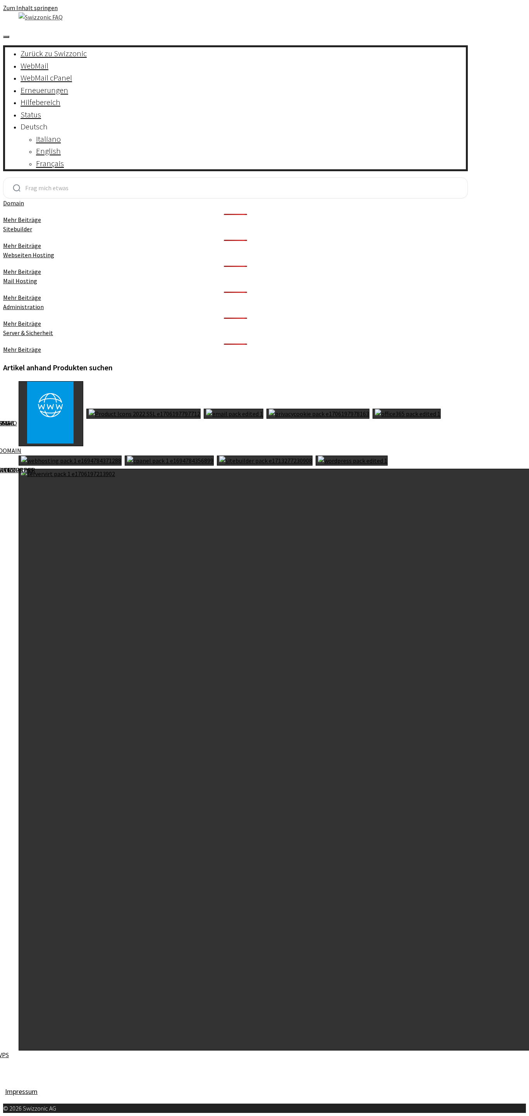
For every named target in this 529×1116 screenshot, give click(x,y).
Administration (23, 307)
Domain (13, 203)
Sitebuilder (17, 229)
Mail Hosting (20, 281)
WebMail (34, 65)
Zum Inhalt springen (30, 8)
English (48, 151)
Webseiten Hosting (28, 255)
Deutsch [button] (34, 126)
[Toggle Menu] (6, 37)
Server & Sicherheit (28, 333)
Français (50, 163)
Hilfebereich (40, 102)
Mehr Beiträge (22, 220)
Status (31, 114)
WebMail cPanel (46, 77)
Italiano (48, 139)
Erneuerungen (44, 90)
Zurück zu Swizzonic (54, 53)
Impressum (21, 1091)
